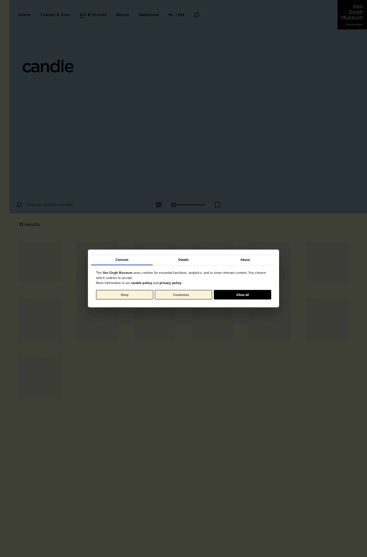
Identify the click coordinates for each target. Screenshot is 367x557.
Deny (124, 295)
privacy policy (171, 283)
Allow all (242, 295)
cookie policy (141, 283)
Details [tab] (183, 259)
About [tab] (245, 259)
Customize (181, 295)
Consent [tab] (122, 259)
